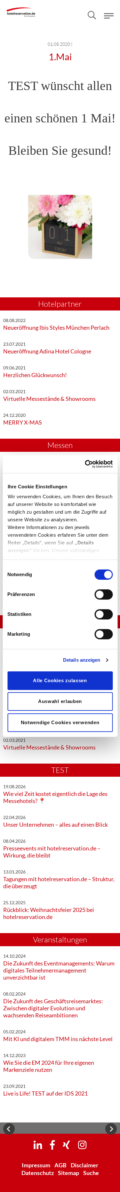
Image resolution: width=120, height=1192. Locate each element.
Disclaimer (84, 1165)
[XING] (66, 1144)
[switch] (103, 594)
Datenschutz (37, 1172)
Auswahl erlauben (60, 701)
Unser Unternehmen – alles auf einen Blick (55, 824)
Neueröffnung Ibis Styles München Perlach (56, 327)
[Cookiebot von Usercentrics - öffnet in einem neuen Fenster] (85, 464)
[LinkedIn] (38, 1144)
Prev (9, 1129)
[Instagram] (82, 1144)
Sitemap (68, 1172)
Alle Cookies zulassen (60, 680)
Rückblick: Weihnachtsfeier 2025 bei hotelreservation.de (48, 913)
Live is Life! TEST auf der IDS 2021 (45, 1093)
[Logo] (20, 7)
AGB (60, 1165)
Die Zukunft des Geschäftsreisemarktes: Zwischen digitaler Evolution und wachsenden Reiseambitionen (53, 1008)
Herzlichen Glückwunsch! (35, 374)
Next (111, 1129)
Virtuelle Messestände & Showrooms (49, 398)
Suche (91, 1172)
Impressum (36, 1165)
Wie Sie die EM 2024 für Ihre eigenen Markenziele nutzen (48, 1066)
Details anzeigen (81, 660)
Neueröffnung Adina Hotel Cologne (47, 351)
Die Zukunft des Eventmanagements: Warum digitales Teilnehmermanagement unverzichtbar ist (59, 970)
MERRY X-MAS (22, 422)
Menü (109, 16)
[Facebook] (52, 1144)
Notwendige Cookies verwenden (60, 722)
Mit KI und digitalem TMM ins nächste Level (58, 1038)
